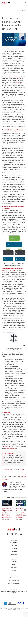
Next (23, 11)
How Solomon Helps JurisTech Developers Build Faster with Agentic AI (7, 513)
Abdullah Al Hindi (7, 469)
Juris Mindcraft (14, 554)
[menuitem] (5, 3)
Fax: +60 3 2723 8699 (14, 580)
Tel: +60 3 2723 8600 (14, 577)
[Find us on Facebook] (11, 534)
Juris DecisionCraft (14, 542)
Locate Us (14, 564)
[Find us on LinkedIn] (7, 534)
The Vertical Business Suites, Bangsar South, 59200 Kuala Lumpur (14, 592)
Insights (23, 469)
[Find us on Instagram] (16, 534)
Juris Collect (14, 551)
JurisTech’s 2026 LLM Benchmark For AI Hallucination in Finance (21, 513)
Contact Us (14, 561)
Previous (19, 11)
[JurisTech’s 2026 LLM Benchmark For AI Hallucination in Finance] (21, 501)
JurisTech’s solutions (10, 448)
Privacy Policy (14, 570)
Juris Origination (14, 548)
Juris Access (14, 545)
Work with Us (14, 567)
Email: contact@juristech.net (14, 583)
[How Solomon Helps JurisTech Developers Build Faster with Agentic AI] (7, 501)
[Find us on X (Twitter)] (21, 534)
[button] (3, 510)
